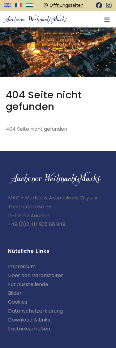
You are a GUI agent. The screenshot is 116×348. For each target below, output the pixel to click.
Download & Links (29, 319)
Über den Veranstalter (35, 275)
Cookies (17, 301)
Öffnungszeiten (66, 5)
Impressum (22, 266)
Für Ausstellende (28, 284)
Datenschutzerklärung (35, 310)
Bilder (15, 293)
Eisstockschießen (29, 328)
